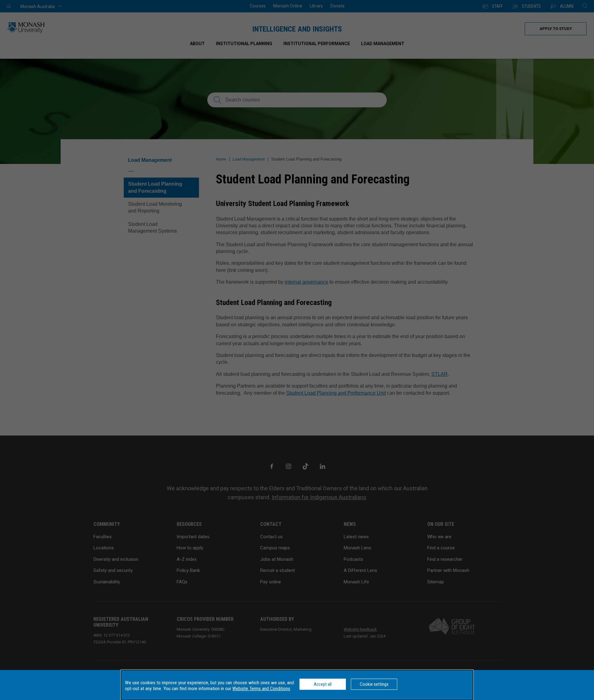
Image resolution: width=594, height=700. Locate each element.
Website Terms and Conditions (261, 688)
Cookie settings (374, 684)
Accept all (323, 684)
